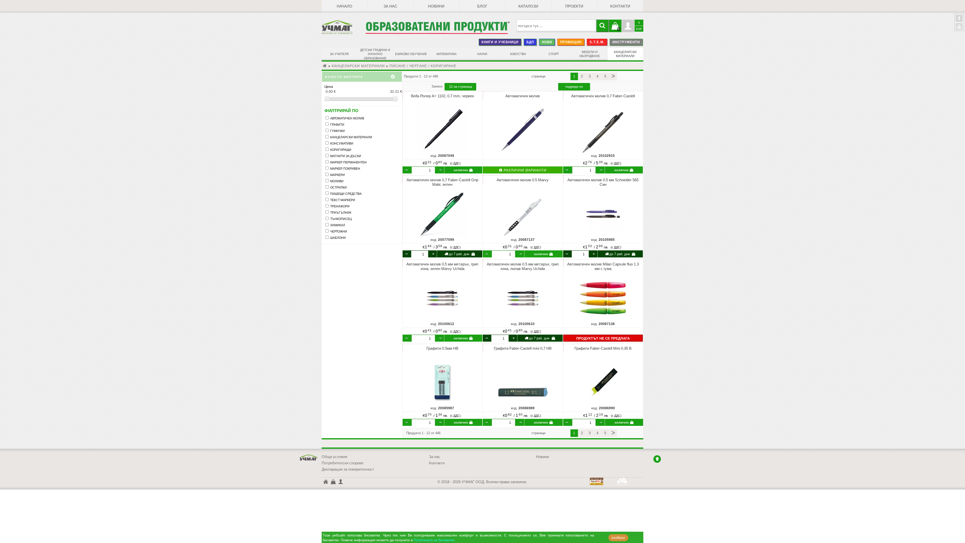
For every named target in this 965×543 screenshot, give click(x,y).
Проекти (574, 6)
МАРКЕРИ (337, 175)
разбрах (618, 537)
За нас (390, 6)
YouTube (959, 26)
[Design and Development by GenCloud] (622, 484)
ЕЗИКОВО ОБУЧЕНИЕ (411, 54)
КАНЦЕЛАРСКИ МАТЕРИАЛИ (625, 54)
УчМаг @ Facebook (959, 20)
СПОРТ (554, 54)
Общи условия (334, 457)
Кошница (333, 481)
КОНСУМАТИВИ (341, 143)
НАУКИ (482, 54)
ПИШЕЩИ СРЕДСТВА (346, 194)
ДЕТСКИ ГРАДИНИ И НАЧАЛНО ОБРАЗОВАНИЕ (375, 54)
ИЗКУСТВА (518, 54)
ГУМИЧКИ (337, 131)
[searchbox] (556, 26)
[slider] (362, 99)
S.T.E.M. (597, 42)
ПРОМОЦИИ (571, 42)
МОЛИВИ (337, 181)
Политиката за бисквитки (434, 540)
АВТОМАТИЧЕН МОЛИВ (347, 118)
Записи (437, 86)
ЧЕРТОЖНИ (338, 231)
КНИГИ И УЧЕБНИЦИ (499, 42)
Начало (344, 6)
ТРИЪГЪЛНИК (340, 212)
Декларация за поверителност (348, 469)
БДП (530, 42)
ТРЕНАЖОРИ (340, 206)
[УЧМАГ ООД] (343, 27)
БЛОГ (482, 6)
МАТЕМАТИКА (447, 54)
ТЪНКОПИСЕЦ (341, 219)
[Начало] (325, 66)
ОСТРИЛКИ (338, 187)
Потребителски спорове (342, 463)
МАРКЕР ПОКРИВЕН (345, 168)
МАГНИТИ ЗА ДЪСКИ (345, 156)
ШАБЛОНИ (338, 238)
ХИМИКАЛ (337, 225)
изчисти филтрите (344, 76)
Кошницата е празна (615, 29)
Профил (628, 26)
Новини (436, 6)
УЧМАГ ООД (309, 457)
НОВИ (547, 42)
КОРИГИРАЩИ (340, 150)
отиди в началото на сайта (657, 459)
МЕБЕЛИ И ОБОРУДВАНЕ (589, 54)
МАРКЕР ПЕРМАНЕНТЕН (348, 162)
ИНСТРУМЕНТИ (626, 42)
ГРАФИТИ (337, 124)
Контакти (620, 6)
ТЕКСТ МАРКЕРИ (342, 200)
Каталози (528, 6)
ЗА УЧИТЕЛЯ (339, 54)
